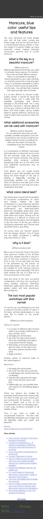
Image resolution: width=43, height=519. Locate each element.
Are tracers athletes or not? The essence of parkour (22, 491)
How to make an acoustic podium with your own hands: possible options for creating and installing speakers (23, 462)
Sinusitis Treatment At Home (20, 456)
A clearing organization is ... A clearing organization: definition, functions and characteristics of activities (22, 446)
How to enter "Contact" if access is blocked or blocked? (23, 439)
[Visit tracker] (2, 518)
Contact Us (17, 511)
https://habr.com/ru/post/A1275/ (18, 429)
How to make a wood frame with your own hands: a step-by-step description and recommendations (23, 486)
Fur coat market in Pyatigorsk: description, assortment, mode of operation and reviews (23, 474)
